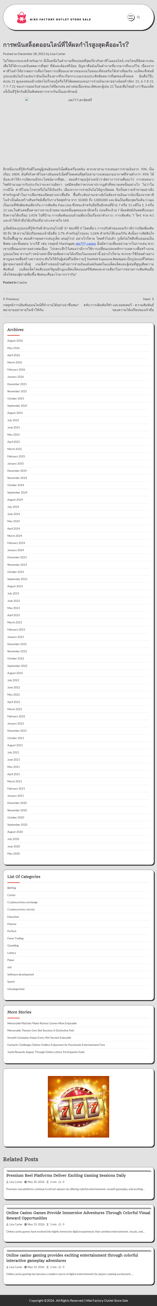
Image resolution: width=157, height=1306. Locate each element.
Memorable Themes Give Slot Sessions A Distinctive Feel (40, 1030)
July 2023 (13, 593)
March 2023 (14, 622)
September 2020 (17, 824)
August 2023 (15, 586)
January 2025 (15, 463)
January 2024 (15, 550)
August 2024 (15, 499)
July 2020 (13, 839)
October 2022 (15, 658)
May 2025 (13, 434)
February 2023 (16, 629)
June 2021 (13, 759)
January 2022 (15, 723)
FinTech (11, 931)
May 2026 (13, 348)
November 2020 (17, 810)
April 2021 (13, 774)
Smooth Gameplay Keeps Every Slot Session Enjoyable (39, 1037)
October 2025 (15, 398)
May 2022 (13, 694)
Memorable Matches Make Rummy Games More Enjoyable (42, 1023)
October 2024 (15, 485)
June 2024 (13, 514)
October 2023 (15, 571)
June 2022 (13, 687)
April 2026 (13, 355)
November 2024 (17, 478)
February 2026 (16, 369)
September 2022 (17, 665)
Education (13, 916)
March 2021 (14, 781)
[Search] (138, 17)
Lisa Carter (57, 54)
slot (9, 967)
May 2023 (13, 608)
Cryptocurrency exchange (22, 902)
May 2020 (13, 853)
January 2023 (15, 637)
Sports (11, 981)
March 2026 (14, 362)
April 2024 (13, 528)
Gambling (13, 945)
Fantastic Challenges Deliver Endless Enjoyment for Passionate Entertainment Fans (56, 1044)
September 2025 (17, 405)
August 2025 (15, 412)
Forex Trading (15, 938)
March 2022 (14, 709)
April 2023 (13, 615)
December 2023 (17, 557)
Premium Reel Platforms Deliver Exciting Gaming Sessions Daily (66, 1175)
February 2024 (16, 543)
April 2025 (13, 441)
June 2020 (13, 846)
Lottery (11, 953)
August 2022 (15, 673)
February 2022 (16, 716)
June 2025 (13, 427)
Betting (11, 887)
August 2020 (15, 831)
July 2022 (13, 680)
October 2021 (15, 738)
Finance (11, 924)
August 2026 (15, 340)
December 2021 (17, 730)
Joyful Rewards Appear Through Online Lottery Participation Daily (46, 1052)
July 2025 (13, 420)
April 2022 (13, 702)
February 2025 (16, 456)
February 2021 (16, 788)
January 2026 (15, 376)
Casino (22, 282)
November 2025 (17, 391)
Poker (10, 960)
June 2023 (13, 600)
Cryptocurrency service (21, 909)
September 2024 (17, 492)
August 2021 (15, 745)
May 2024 (13, 521)
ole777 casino (86, 243)
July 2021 (13, 752)
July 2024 (13, 506)
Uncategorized (15, 989)
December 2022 (17, 644)
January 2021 (15, 795)
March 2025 (14, 449)
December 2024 (17, 470)
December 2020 (17, 803)
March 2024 (14, 535)
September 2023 (17, 579)
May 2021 (13, 766)
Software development (20, 974)
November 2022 (17, 651)
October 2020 (15, 817)
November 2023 (17, 564)
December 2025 (17, 384)
